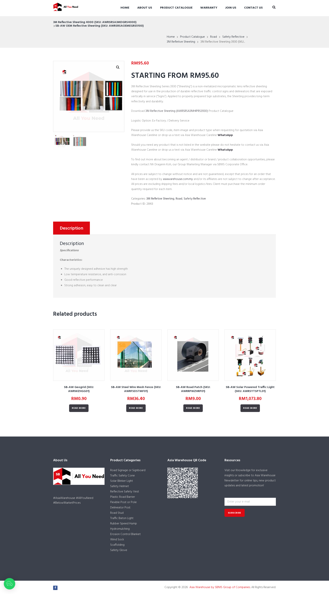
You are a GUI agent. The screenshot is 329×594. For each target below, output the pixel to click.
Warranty (208, 7)
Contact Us (253, 7)
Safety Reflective (233, 37)
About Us (144, 7)
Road (213, 37)
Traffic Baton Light (121, 518)
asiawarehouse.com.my (178, 179)
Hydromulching (120, 528)
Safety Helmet (119, 486)
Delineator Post (120, 507)
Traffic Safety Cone (122, 475)
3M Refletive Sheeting (181, 42)
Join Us (230, 7)
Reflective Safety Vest (124, 491)
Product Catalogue (176, 7)
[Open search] (273, 7)
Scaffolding (117, 544)
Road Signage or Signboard (127, 470)
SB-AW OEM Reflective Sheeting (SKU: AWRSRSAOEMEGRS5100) (99, 25)
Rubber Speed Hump (123, 523)
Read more (79, 408)
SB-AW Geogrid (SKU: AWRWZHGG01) (79, 389)
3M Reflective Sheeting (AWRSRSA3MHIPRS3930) (176, 111)
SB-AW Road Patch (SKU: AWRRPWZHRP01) (193, 389)
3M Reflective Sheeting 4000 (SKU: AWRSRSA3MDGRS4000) (95, 22)
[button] (9, 583)
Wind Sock (117, 539)
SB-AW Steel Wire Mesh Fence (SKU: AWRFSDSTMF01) (136, 389)
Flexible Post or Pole (123, 502)
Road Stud (117, 513)
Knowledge (243, 470)
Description (71, 228)
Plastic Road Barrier (122, 497)
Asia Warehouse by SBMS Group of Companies (219, 587)
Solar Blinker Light (121, 481)
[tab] (71, 228)
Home (125, 7)
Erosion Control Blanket (125, 534)
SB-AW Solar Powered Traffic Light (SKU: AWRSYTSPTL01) (250, 389)
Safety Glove (118, 550)
